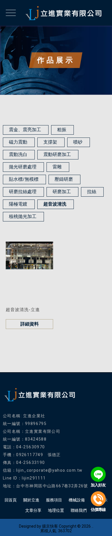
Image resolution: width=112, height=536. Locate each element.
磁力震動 (18, 142)
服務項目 (54, 500)
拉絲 (91, 191)
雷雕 (57, 167)
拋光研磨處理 (22, 167)
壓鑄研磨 (64, 179)
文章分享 (33, 510)
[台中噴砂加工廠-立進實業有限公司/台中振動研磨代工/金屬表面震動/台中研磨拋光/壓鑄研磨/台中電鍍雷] (56, 13)
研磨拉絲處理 (22, 191)
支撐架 (50, 142)
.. (92, 526)
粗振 (61, 129)
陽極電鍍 (18, 204)
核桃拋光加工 (22, 216)
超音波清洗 (54, 204)
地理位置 (56, 510)
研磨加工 (62, 191)
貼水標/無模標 (23, 179)
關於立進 (31, 500)
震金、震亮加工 (25, 129)
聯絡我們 (79, 510)
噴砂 (77, 142)
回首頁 (11, 500)
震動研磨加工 (57, 154)
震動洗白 (18, 154)
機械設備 (77, 500)
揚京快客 (50, 526)
